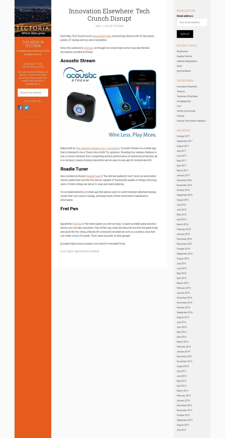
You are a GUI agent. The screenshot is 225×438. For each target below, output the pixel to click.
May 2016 (181, 214)
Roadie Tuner (93, 176)
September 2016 (185, 195)
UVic (179, 106)
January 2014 (183, 351)
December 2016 (184, 180)
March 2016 (182, 224)
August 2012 (183, 425)
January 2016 (183, 234)
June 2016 (182, 209)
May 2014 (181, 332)
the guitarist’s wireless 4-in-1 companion (98, 148)
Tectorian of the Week (187, 96)
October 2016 (183, 190)
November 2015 (184, 244)
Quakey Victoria (184, 56)
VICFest (88, 47)
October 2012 (183, 415)
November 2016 (184, 185)
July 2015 (181, 263)
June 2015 (182, 268)
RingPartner (182, 51)
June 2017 (182, 156)
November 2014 (184, 302)
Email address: (185, 16)
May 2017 (181, 161)
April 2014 (181, 337)
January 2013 (183, 400)
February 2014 (184, 346)
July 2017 (181, 151)
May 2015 (181, 273)
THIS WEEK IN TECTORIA (33, 44)
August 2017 (183, 146)
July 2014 (181, 322)
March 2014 (182, 342)
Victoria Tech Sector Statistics (191, 121)
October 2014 (183, 307)
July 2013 (181, 371)
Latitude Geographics (187, 61)
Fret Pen (77, 223)
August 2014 (183, 317)
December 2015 (184, 239)
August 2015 (183, 258)
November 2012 (184, 410)
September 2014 (185, 312)
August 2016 (183, 200)
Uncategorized (184, 101)
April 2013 (181, 386)
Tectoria (181, 91)
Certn (179, 66)
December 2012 (184, 405)
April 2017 (181, 165)
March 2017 (182, 170)
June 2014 (182, 327)
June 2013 (182, 376)
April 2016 (181, 219)
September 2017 (185, 141)
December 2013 (184, 356)
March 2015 (182, 283)
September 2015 (185, 253)
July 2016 (181, 205)
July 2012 (181, 430)
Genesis (40, 117)
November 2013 (184, 361)
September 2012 (185, 420)
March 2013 (182, 391)
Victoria (180, 116)
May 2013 (181, 381)
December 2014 (184, 298)
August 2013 (183, 366)
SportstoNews (184, 71)
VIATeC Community (186, 111)
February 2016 (184, 229)
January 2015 (183, 293)
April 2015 (181, 278)
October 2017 (183, 136)
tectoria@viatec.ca (33, 84)
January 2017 (183, 175)
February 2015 (184, 288)
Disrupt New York (101, 36)
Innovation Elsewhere (87, 251)
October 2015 (183, 249)
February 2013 (184, 395)
